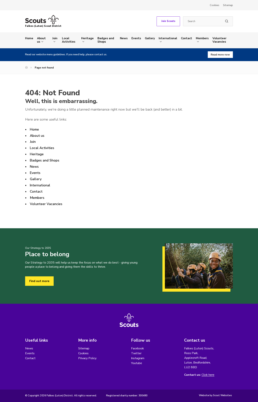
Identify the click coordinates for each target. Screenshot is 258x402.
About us (41, 40)
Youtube (136, 363)
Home (29, 38)
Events (136, 38)
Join (54, 38)
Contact (186, 38)
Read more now (220, 54)
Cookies (214, 5)
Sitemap (228, 5)
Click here (208, 375)
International (168, 38)
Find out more (39, 281)
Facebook (137, 348)
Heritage (87, 38)
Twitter (136, 353)
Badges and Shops (105, 40)
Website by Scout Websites (215, 395)
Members (202, 38)
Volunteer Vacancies (219, 40)
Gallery (150, 38)
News (124, 38)
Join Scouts (168, 21)
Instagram (137, 358)
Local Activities (68, 40)
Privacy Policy (87, 358)
